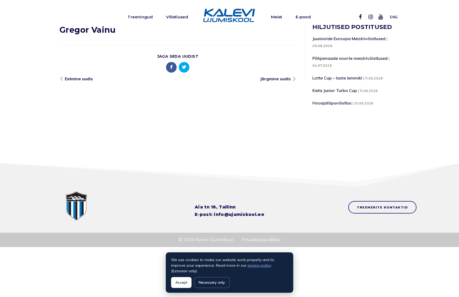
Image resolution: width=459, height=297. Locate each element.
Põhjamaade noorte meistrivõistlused (350, 58)
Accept (181, 282)
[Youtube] (380, 16)
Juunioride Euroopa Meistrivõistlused (348, 38)
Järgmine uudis (275, 78)
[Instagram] (370, 16)
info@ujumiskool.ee (239, 214)
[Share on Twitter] (184, 67)
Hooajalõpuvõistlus (331, 103)
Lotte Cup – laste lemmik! (337, 78)
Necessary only (212, 282)
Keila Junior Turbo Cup (334, 90)
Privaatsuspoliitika (260, 239)
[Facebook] (360, 16)
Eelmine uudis (79, 78)
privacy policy (259, 265)
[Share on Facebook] (171, 67)
